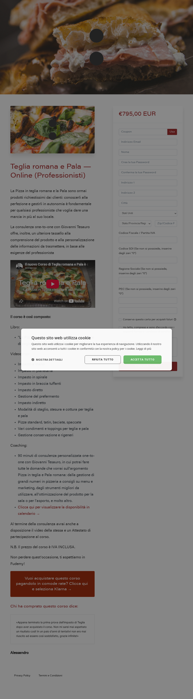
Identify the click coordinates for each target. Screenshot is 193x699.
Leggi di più (143, 349)
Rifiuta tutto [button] (102, 359)
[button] (47, 359)
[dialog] (96, 349)
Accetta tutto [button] (142, 359)
